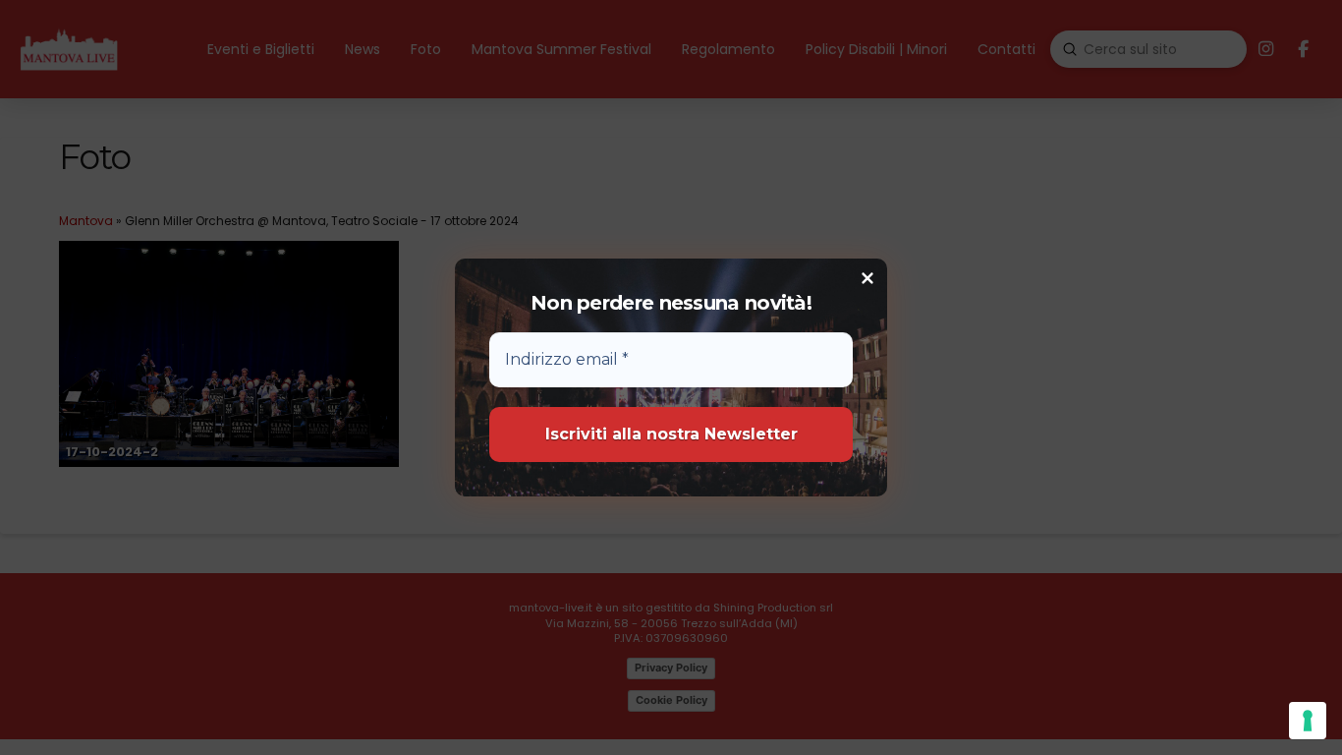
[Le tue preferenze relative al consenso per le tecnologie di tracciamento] (1307, 720)
